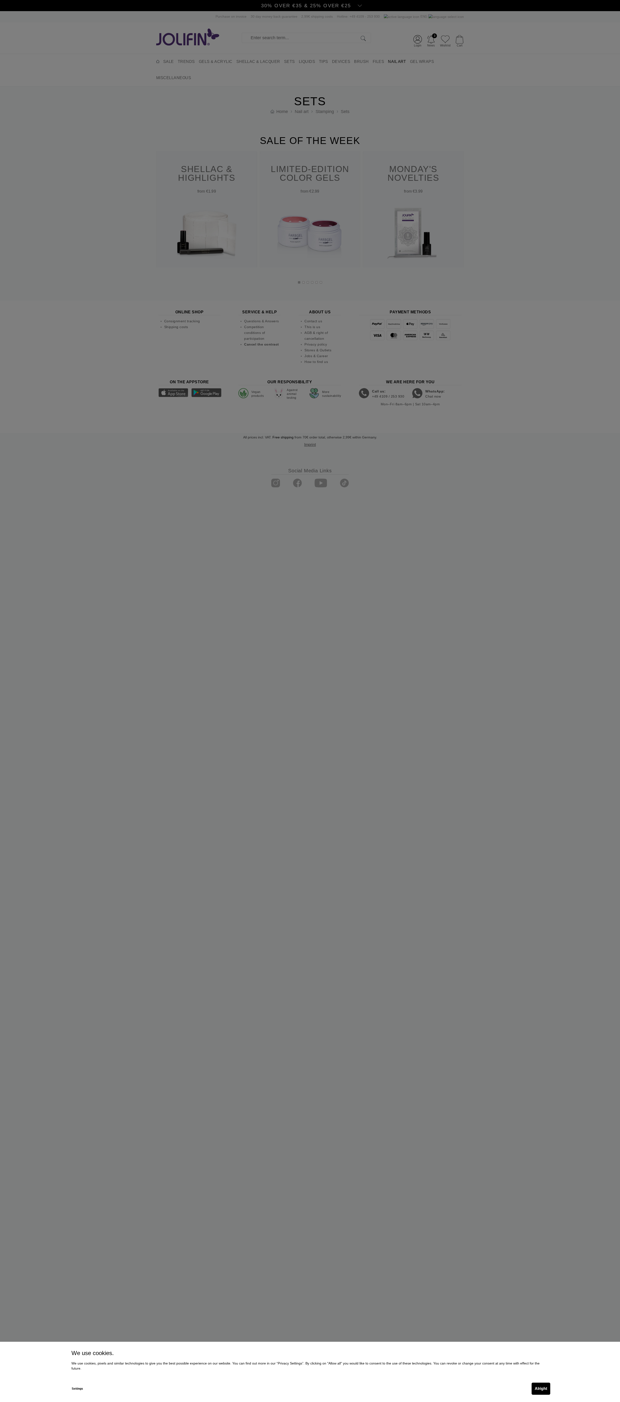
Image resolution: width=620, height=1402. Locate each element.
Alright (541, 1389)
